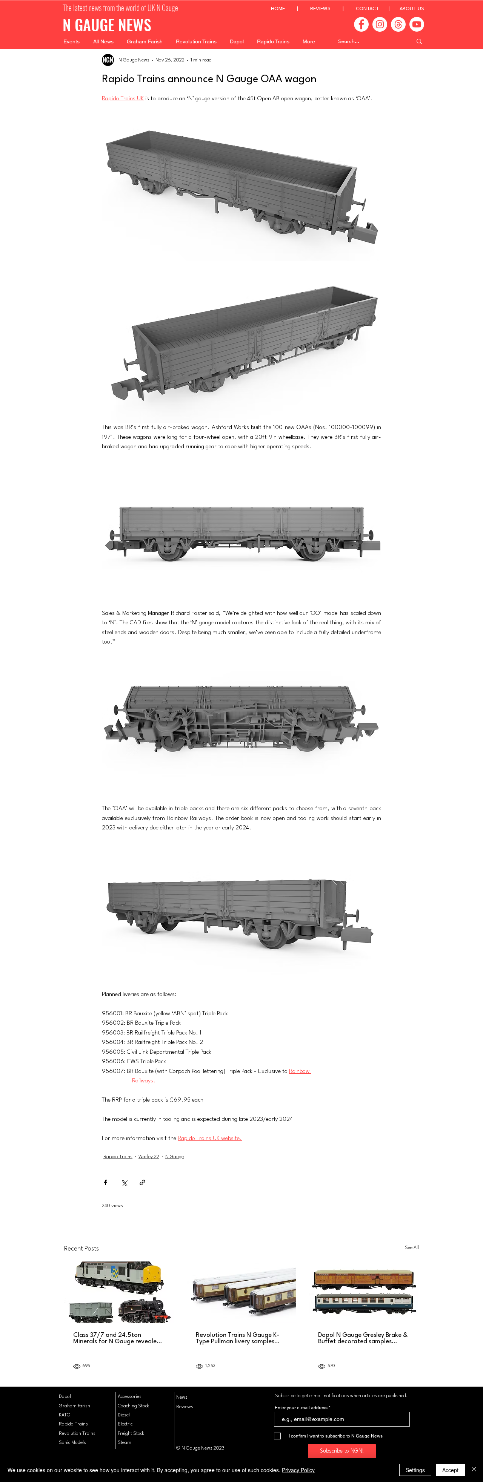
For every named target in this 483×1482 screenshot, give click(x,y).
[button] (71, 41)
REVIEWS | (333, 8)
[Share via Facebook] (105, 1182)
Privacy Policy (298, 1470)
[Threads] (398, 24)
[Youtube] (416, 24)
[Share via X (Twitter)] (124, 1182)
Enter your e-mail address (301, 1407)
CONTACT (367, 8)
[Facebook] (361, 24)
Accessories (130, 1396)
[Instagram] (379, 24)
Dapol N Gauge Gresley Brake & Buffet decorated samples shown (363, 1338)
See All (412, 1247)
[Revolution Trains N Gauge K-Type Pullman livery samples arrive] (242, 1292)
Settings (415, 1470)
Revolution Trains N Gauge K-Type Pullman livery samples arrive (237, 1338)
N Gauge (174, 1156)
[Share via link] (142, 1182)
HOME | (290, 8)
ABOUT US (412, 8)
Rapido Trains (117, 1156)
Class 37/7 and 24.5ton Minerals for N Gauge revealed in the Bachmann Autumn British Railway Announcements (118, 1338)
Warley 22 (148, 1156)
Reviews (184, 1406)
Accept (450, 1470)
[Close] (473, 1470)
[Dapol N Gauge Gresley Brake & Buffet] (364, 1292)
